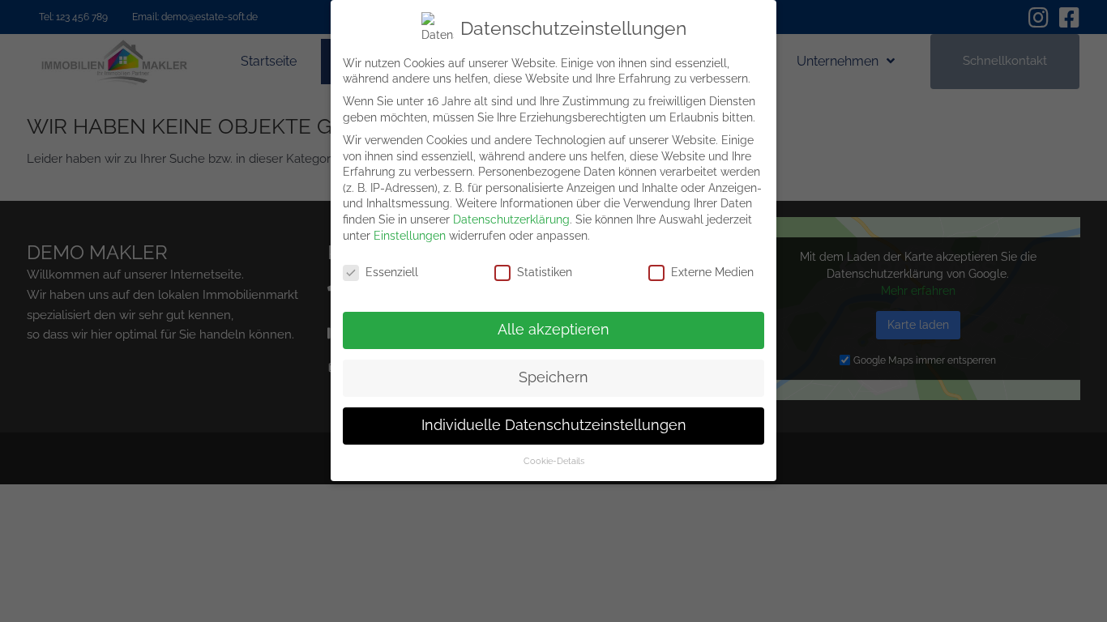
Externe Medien (712, 272)
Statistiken (544, 272)
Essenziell (391, 272)
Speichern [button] (553, 377)
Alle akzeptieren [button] (553, 330)
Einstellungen (410, 235)
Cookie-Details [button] (554, 461)
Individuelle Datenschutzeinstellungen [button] (553, 425)
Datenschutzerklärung (511, 219)
